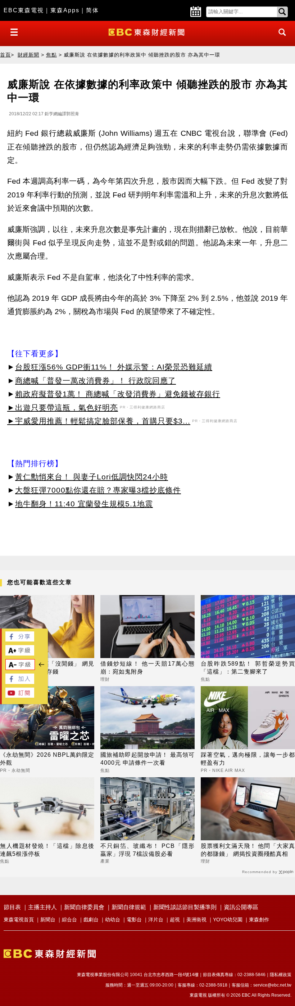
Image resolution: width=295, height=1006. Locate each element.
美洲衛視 (196, 919)
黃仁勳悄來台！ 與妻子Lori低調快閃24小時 (91, 477)
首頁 (5, 55)
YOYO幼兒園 (227, 919)
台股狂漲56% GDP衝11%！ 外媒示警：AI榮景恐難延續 (113, 367)
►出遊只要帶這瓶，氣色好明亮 (62, 407)
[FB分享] (19, 639)
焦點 (51, 55)
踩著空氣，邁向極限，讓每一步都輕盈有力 (248, 759)
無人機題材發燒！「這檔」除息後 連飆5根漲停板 (47, 850)
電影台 (134, 919)
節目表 (12, 907)
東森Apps (65, 10)
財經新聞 (28, 55)
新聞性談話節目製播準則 (185, 907)
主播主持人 (42, 907)
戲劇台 (91, 919)
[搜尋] (280, 39)
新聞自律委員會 (84, 907)
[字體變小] (20, 668)
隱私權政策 (280, 974)
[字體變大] (19, 653)
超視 (175, 919)
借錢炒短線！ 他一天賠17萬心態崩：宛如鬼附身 (147, 668)
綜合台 (69, 919)
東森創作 (259, 919)
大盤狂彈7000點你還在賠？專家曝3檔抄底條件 (98, 490)
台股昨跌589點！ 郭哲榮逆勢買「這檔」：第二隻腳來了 (248, 668)
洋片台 (155, 919)
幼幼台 (112, 919)
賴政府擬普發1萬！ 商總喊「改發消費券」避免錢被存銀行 (117, 394)
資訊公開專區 (241, 907)
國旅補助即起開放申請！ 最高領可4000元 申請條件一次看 (147, 759)
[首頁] (147, 31)
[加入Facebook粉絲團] (19, 682)
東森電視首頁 (19, 919)
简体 (92, 10)
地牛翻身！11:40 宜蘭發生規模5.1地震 (84, 504)
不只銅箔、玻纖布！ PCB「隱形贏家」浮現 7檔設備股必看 (147, 850)
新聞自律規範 (129, 907)
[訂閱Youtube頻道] (19, 696)
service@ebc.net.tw (272, 985)
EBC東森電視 (24, 10)
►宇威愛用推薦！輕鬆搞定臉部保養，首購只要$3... (98, 421)
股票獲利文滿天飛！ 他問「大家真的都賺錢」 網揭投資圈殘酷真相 (248, 850)
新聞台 (47, 919)
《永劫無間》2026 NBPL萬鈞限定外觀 (47, 759)
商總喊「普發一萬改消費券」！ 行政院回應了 (95, 380)
